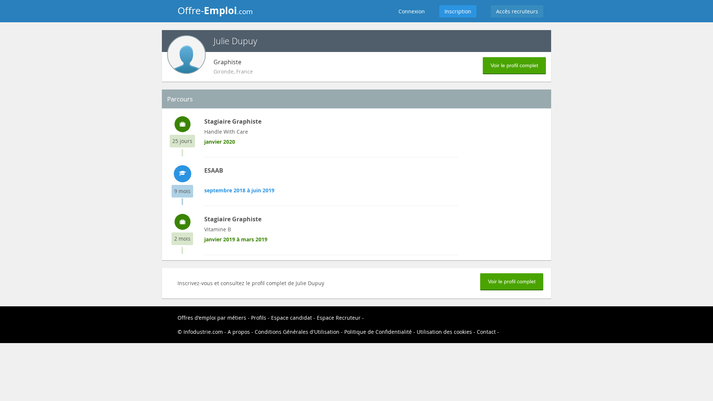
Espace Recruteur (339, 317)
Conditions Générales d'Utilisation (297, 331)
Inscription (458, 11)
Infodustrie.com (203, 331)
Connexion (411, 11)
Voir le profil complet (514, 65)
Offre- (215, 10)
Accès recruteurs (517, 11)
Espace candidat (291, 317)
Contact (486, 331)
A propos (239, 331)
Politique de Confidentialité (378, 331)
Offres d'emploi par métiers (212, 317)
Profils (258, 317)
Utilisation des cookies (444, 331)
